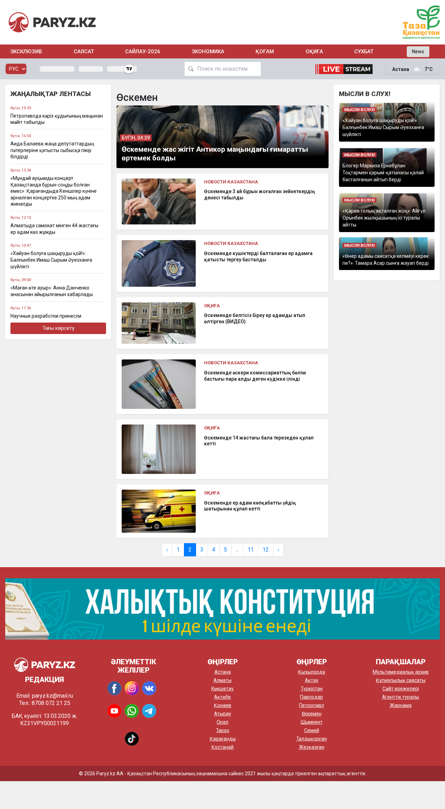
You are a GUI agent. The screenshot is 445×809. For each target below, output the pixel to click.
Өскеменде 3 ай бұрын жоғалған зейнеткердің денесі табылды (259, 194)
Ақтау (311, 680)
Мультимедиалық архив (401, 672)
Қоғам (265, 51)
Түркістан (312, 688)
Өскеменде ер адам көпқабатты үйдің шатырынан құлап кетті (250, 506)
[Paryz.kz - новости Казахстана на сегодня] (52, 22)
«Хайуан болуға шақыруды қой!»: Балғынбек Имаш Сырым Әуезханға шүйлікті (51, 260)
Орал (222, 722)
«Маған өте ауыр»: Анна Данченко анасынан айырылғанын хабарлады (51, 291)
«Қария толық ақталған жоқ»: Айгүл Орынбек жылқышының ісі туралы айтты (384, 218)
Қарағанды (223, 738)
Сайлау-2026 (142, 51)
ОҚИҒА (314, 51)
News (418, 51)
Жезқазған (311, 747)
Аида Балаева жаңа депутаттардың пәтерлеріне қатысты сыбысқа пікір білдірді (52, 150)
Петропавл (311, 705)
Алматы (222, 680)
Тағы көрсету (58, 328)
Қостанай (222, 747)
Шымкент (312, 722)
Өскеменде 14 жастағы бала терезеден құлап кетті (259, 441)
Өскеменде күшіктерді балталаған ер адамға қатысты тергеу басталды (258, 256)
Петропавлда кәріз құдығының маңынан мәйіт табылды (56, 119)
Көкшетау (222, 688)
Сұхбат (363, 51)
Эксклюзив (26, 51)
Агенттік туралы (400, 697)
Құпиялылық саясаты (401, 680)
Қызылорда (311, 672)
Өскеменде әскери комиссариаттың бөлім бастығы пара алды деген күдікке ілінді (255, 376)
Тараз (222, 730)
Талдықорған (311, 738)
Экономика (208, 51)
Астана (223, 672)
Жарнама (401, 705)
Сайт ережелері (400, 688)
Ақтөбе (222, 697)
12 (265, 549)
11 (251, 549)
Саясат (84, 51)
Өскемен (312, 713)
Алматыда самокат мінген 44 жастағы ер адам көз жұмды (54, 229)
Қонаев (222, 705)
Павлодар (311, 697)
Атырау (222, 713)
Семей (311, 730)
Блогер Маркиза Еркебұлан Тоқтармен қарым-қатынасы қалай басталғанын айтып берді (383, 173)
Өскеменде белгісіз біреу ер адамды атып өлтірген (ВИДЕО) (254, 318)
